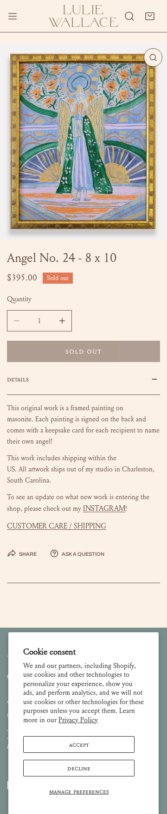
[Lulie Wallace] (83, 16)
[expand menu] (12, 16)
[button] (150, 16)
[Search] (129, 16)
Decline (78, 768)
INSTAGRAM (104, 508)
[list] (83, 142)
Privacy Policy (78, 720)
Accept (79, 744)
